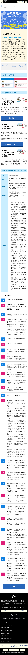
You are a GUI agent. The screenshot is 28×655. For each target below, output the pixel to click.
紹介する (11, 118)
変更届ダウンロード (7, 630)
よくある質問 (21, 611)
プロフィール (5, 641)
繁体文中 (16, 650)
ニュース (23, 607)
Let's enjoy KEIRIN (7, 638)
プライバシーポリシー (13, 645)
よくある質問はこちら (23, 65)
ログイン (21, 1)
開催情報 (6, 607)
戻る (14, 586)
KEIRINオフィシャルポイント (9, 625)
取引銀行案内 (5, 627)
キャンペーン (15, 607)
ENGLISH (5, 650)
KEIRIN (16, 615)
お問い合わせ (7, 611)
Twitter (12, 615)
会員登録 (4, 622)
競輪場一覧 (5, 636)
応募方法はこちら (6, 65)
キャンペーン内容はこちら (14, 66)
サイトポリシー (4, 645)
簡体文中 (22, 650)
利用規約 (21, 645)
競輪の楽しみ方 (6, 633)
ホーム (4, 6)
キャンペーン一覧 (11, 6)
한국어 (11, 650)
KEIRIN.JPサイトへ (11, 144)
